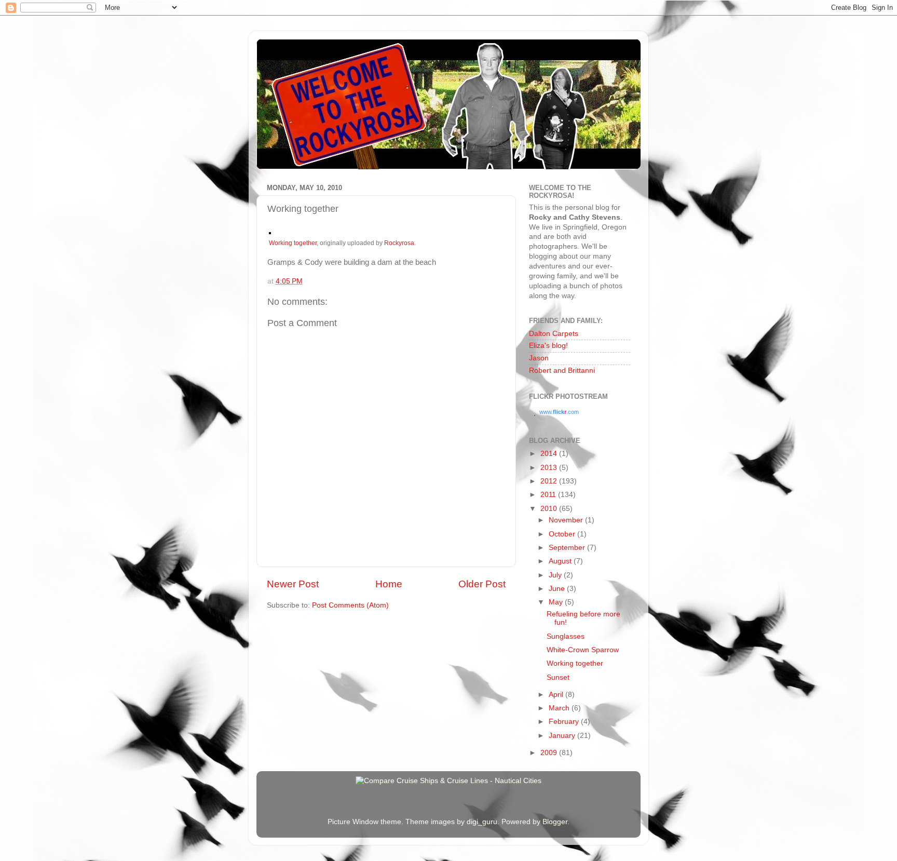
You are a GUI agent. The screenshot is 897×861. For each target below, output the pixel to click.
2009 (549, 753)
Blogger (554, 822)
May (557, 602)
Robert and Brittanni (562, 370)
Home (388, 584)
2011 (549, 495)
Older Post (482, 584)
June (558, 589)
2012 (549, 481)
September (568, 547)
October (563, 534)
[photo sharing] (270, 231)
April (557, 694)
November (567, 520)
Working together (293, 243)
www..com (559, 412)
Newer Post (293, 584)
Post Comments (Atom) (350, 605)
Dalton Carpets (553, 334)
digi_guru (482, 822)
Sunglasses (566, 636)
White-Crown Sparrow (583, 650)
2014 (549, 454)
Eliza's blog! (548, 345)
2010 (549, 509)
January (563, 735)
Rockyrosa (399, 243)
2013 (549, 468)
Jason (539, 358)
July (556, 575)
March (560, 708)
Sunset (558, 677)
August (561, 561)
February (565, 721)
